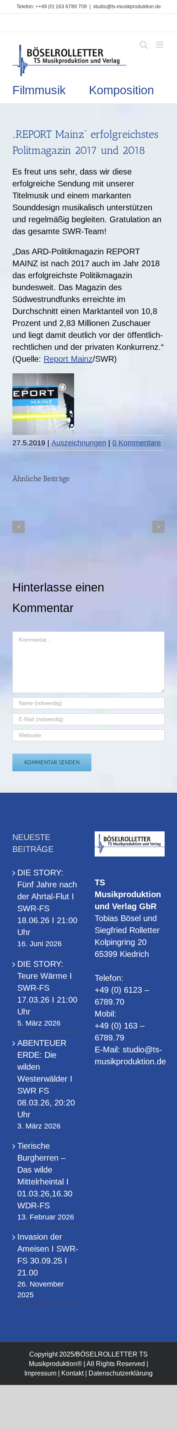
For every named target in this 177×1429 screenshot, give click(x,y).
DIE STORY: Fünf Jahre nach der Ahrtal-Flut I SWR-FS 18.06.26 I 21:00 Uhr (47, 902)
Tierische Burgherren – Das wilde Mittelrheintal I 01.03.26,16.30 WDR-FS (44, 1175)
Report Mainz (68, 358)
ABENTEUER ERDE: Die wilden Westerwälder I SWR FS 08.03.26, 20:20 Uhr (46, 1078)
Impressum (40, 1373)
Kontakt (72, 1373)
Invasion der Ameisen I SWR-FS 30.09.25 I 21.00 (47, 1254)
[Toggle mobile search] (144, 44)
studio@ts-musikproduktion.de (127, 6)
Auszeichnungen (78, 443)
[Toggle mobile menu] (160, 44)
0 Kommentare (136, 443)
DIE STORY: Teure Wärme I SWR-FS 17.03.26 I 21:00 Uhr (47, 987)
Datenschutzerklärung (120, 1373)
